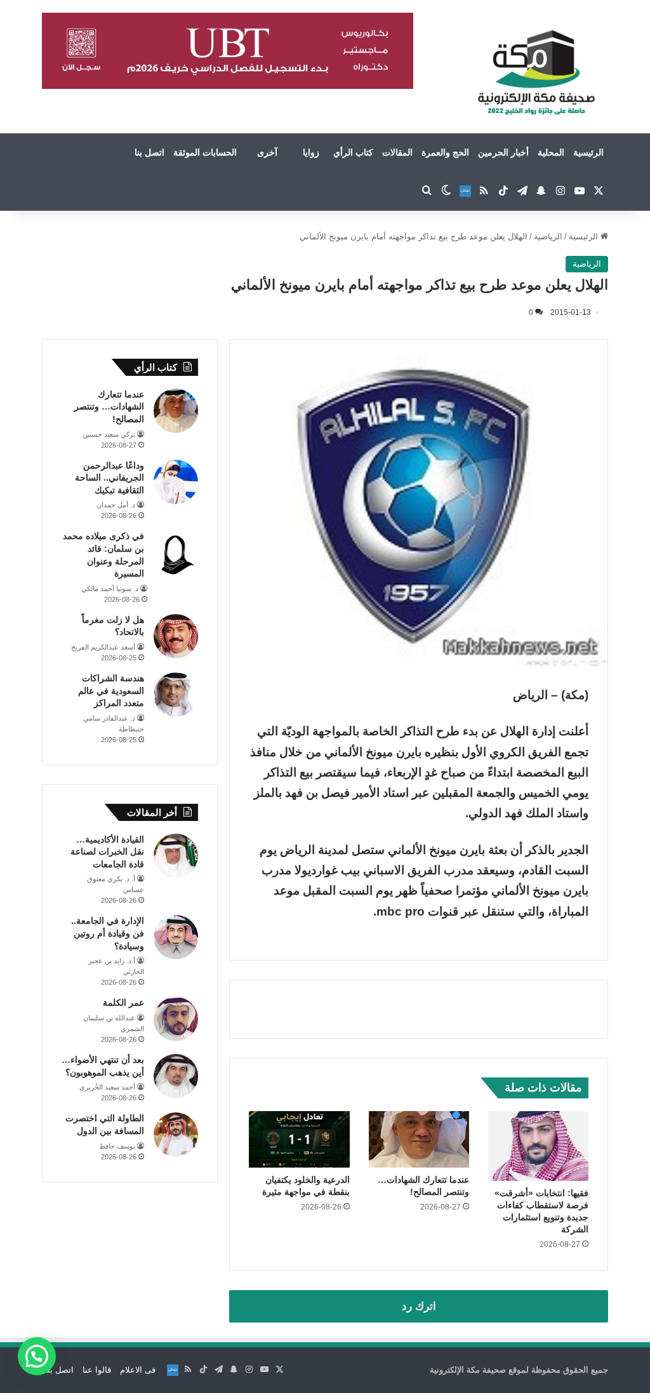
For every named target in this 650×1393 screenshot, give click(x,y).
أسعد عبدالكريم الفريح (103, 647)
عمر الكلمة (123, 1002)
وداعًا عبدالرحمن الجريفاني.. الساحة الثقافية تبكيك (109, 477)
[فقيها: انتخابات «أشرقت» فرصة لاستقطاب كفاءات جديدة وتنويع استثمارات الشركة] (538, 1146)
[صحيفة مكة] (536, 73)
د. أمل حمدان (115, 505)
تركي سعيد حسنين (109, 434)
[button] (37, 1356)
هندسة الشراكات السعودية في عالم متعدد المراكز (111, 690)
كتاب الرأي (353, 152)
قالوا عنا (97, 1370)
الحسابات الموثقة (205, 152)
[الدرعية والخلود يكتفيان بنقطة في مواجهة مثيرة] (299, 1139)
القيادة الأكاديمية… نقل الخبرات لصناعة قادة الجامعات (107, 851)
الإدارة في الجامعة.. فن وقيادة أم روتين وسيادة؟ (107, 933)
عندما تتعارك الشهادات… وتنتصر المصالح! (109, 406)
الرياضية (548, 236)
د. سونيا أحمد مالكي (109, 588)
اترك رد (419, 1306)
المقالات (397, 152)
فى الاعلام (138, 1370)
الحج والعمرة (445, 152)
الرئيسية (588, 152)
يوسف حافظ (117, 1146)
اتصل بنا (149, 152)
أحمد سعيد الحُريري (107, 1087)
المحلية (551, 152)
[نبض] (465, 191)
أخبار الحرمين (503, 152)
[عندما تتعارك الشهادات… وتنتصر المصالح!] (419, 1139)
